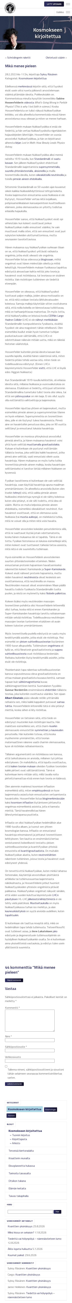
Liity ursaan (54, 4)
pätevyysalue (22, 396)
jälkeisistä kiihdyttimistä (41, 899)
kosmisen (16, 802)
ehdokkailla (36, 179)
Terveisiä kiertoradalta (21, 1151)
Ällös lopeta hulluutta (20, 1249)
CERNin (52, 316)
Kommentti (12, 1008)
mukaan (31, 766)
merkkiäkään (51, 320)
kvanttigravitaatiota (32, 851)
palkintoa (60, 593)
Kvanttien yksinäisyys (20, 1226)
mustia (24, 517)
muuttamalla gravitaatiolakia (43, 444)
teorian (22, 766)
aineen (25, 179)
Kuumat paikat (16, 1255)
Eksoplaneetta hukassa (22, 1166)
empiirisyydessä (41, 790)
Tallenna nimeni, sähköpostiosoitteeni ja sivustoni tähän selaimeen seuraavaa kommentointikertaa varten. (36, 1073)
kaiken (14, 766)
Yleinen (11, 1115)
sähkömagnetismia (29, 682)
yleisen (23, 642)
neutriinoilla (57, 175)
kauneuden (57, 730)
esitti (42, 368)
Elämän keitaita (17, 1188)
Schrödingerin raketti (18, 57)
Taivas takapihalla (18, 1196)
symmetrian (41, 730)
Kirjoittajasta (19, 1139)
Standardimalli (42, 159)
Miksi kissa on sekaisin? (21, 1232)
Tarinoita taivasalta (20, 1173)
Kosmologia (50, 1109)
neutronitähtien (47, 855)
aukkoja (33, 517)
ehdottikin (50, 690)
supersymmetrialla (49, 167)
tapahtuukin (11, 915)
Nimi (8, 1036)
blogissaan (47, 259)
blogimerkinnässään (54, 798)
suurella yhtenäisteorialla (19, 171)
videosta (29, 102)
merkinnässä (25, 86)
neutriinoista (31, 577)
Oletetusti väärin (55, 57)
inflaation (28, 802)
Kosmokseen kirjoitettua (24, 1109)
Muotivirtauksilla (39, 903)
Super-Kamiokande (54, 569)
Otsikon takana (17, 1181)
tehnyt (17, 493)
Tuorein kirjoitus (21, 1135)
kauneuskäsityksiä (15, 911)
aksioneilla (40, 171)
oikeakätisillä (43, 175)
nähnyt (39, 320)
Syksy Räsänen (48, 74)
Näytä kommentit (14, 980)
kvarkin (53, 726)
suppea (58, 650)
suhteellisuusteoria (15, 654)
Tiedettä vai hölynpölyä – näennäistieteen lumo (34, 1239)
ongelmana (54, 646)
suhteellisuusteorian (39, 642)
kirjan (18, 143)
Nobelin (50, 593)
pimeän (17, 179)
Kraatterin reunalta (19, 1158)
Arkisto (16, 1143)
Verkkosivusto (13, 1057)
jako (55, 931)
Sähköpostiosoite (16, 1047)
